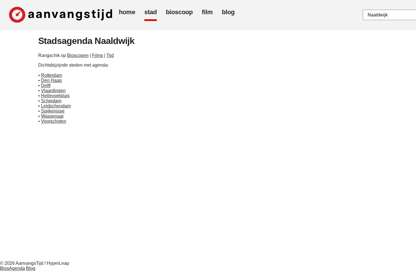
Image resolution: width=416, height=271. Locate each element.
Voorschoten (53, 121)
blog (228, 12)
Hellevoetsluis (55, 95)
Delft (45, 85)
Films (97, 55)
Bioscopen (78, 55)
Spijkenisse (53, 111)
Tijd (110, 55)
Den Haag (51, 80)
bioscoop (179, 12)
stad (150, 12)
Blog (30, 268)
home (127, 12)
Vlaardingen (53, 90)
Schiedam (51, 100)
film (207, 12)
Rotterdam (51, 75)
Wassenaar (52, 116)
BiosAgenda (12, 268)
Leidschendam (56, 105)
